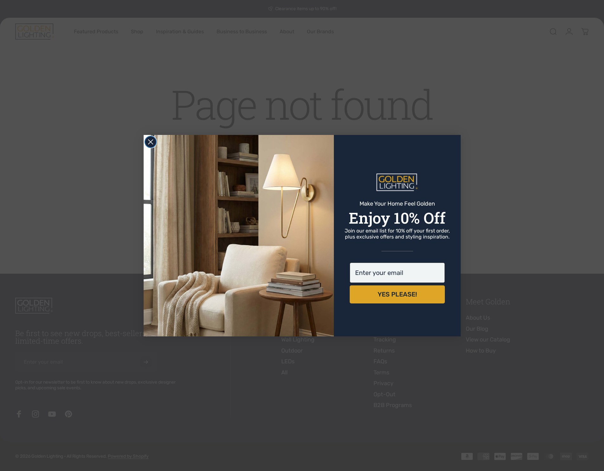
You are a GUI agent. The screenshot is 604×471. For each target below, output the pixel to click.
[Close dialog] (150, 142)
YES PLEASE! (397, 294)
